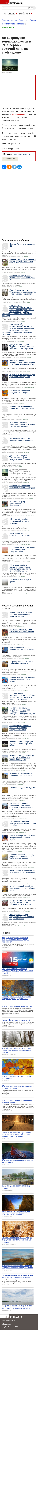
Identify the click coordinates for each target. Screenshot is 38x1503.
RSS (16, 1327)
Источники (23, 20)
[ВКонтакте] (4, 167)
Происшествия (8, 24)
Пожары (21, 24)
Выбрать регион (6, 1324)
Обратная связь (6, 1323)
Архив (14, 20)
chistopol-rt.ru (8, 72)
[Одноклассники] (9, 167)
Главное (5, 20)
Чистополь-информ (21, 154)
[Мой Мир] (19, 167)
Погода (33, 20)
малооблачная (18, 114)
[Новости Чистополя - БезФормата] (11, 2)
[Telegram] (14, 167)
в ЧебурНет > (8, 27)
